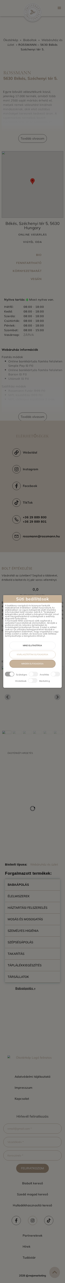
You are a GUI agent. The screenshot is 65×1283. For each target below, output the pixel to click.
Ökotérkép (10, 40)
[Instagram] (32, 1220)
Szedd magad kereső (32, 1194)
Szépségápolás (20, 942)
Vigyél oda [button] (32, 242)
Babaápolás (18, 885)
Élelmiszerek (19, 896)
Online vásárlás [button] (32, 234)
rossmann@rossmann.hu (41, 536)
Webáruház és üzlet (44, 864)
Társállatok (18, 977)
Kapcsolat (22, 1099)
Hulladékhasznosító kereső (32, 1205)
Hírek (26, 1246)
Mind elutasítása (32, 645)
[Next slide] (57, 697)
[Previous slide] (8, 697)
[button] (59, 8)
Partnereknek (32, 1235)
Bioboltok (30, 40)
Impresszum (23, 1088)
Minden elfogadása (32, 664)
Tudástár (29, 1257)
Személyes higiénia (23, 931)
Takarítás (16, 954)
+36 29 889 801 (35, 521)
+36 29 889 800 (35, 517)
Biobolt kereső (32, 1183)
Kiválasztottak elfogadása (32, 654)
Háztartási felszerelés (27, 908)
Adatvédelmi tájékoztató (32, 1077)
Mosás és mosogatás (25, 919)
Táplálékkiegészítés (25, 965)
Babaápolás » (25, 988)
